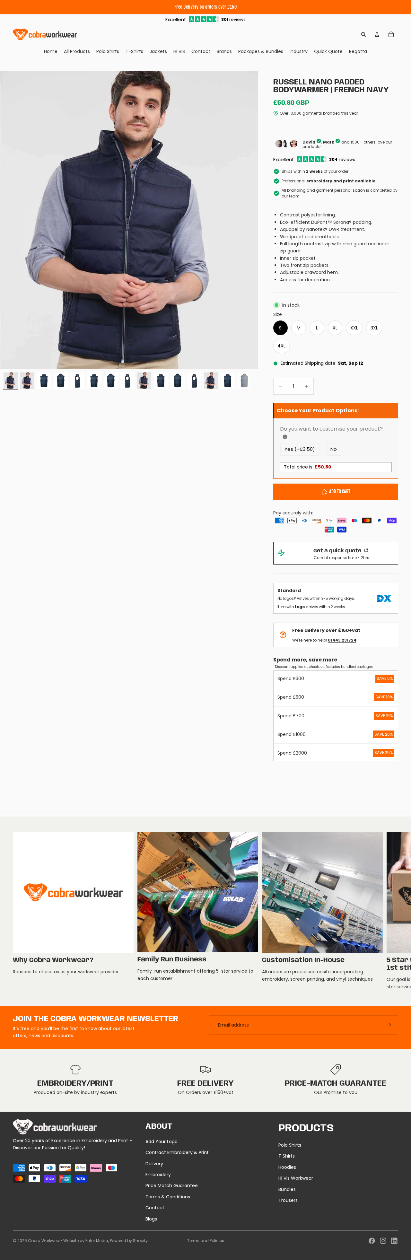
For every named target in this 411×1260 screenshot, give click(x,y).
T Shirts (286, 1156)
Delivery (154, 1163)
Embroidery (158, 1174)
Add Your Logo (161, 1141)
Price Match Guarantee (171, 1185)
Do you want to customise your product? (335, 429)
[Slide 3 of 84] (44, 380)
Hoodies (287, 1167)
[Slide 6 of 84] (94, 380)
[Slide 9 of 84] (144, 380)
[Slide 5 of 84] (77, 380)
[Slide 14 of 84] (228, 380)
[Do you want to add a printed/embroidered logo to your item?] (285, 436)
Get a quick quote (338, 551)
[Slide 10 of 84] (161, 380)
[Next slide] (391, 911)
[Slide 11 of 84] (178, 380)
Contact (154, 1207)
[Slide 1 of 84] (11, 380)
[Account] (377, 34)
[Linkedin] (394, 1241)
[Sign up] (388, 1025)
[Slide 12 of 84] (194, 380)
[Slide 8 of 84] (127, 380)
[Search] (363, 34)
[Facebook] (372, 1241)
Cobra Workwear (44, 1240)
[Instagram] (383, 1241)
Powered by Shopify (129, 1240)
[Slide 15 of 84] (244, 380)
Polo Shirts (289, 1145)
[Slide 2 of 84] (27, 380)
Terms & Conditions (167, 1197)
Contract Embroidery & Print (177, 1152)
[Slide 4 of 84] (61, 380)
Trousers (288, 1200)
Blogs (151, 1219)
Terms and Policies (205, 1240)
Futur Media (96, 1240)
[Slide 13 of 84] (211, 380)
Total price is (307, 467)
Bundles (287, 1189)
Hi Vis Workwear (295, 1178)
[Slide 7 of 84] (111, 380)
